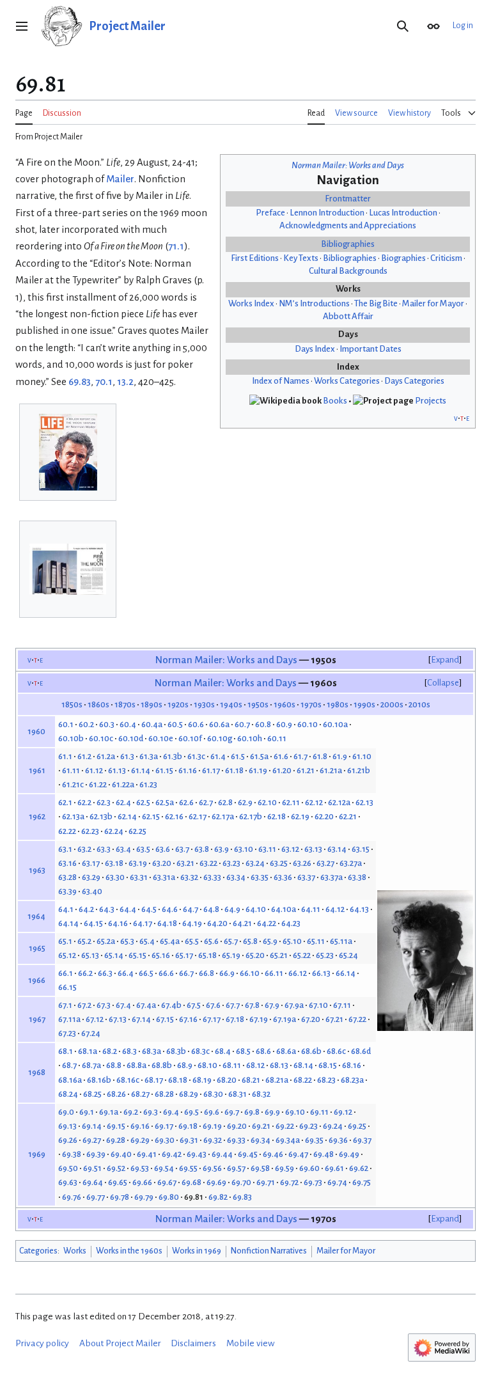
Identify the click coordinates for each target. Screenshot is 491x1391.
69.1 (86, 1112)
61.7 (300, 756)
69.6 (211, 1112)
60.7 (242, 724)
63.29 (91, 877)
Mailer (120, 179)
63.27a (350, 863)
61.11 (71, 770)
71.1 (176, 246)
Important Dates (370, 349)
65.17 (184, 955)
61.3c (196, 756)
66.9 (227, 973)
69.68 (191, 1182)
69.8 (252, 1112)
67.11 (342, 1005)
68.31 (237, 1094)
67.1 (65, 1005)
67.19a (284, 1019)
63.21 (185, 863)
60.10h (249, 738)
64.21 (242, 923)
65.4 (147, 941)
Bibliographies (348, 244)
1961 (37, 770)
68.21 (251, 1080)
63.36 (283, 877)
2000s (391, 704)
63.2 (84, 849)
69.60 (309, 1168)
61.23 (148, 784)
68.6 (263, 1051)
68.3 (129, 1051)
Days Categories (414, 381)
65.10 (292, 941)
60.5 (175, 724)
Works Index (251, 303)
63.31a (164, 877)
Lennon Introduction (327, 212)
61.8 (320, 756)
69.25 (357, 1126)
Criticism (446, 258)
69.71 (265, 1182)
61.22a (123, 784)
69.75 (361, 1182)
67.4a (146, 1005)
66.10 (250, 973)
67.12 (95, 1019)
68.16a (70, 1080)
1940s (231, 704)
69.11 (319, 1112)
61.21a (331, 770)
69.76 (71, 1197)
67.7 (233, 1005)
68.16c (127, 1080)
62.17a (223, 816)
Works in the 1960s (129, 1250)
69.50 (68, 1168)
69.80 (169, 1197)
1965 (37, 948)
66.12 (297, 973)
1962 (37, 816)
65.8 (250, 941)
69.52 (116, 1168)
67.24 (90, 1033)
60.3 (106, 724)
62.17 (198, 816)
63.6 (162, 849)
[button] (22, 26)
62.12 (314, 802)
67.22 (357, 1019)
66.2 (85, 973)
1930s (204, 704)
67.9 (272, 1005)
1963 (37, 870)
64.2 (86, 909)
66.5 (146, 973)
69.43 (197, 1154)
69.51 (92, 1168)
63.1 (65, 849)
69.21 (261, 1126)
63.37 (306, 877)
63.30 (115, 877)
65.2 (84, 941)
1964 (36, 916)
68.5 (243, 1051)
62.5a (164, 802)
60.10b (71, 738)
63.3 (104, 849)
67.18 (235, 1019)
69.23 (308, 1126)
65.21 (279, 955)
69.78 (119, 1197)
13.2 (125, 382)
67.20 (310, 1019)
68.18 (177, 1080)
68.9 (184, 1065)
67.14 (141, 1019)
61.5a (259, 756)
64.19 (192, 923)
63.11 (267, 849)
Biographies (403, 258)
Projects (430, 400)
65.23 (325, 955)
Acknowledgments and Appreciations (347, 225)
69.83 (79, 382)
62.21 (348, 816)
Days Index (315, 349)
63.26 (302, 863)
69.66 (142, 1182)
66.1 (65, 973)
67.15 (165, 1019)
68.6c (336, 1051)
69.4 (171, 1112)
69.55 (188, 1168)
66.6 (166, 973)
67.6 (213, 1005)
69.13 (67, 1126)
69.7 (231, 1112)
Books (335, 400)
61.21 (306, 770)
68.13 (279, 1065)
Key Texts (300, 258)
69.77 (95, 1197)
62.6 (186, 802)
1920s (178, 704)
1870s (125, 704)
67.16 (188, 1019)
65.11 (316, 941)
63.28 (67, 877)
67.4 (123, 1005)
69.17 (164, 1126)
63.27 (325, 863)
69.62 (358, 1168)
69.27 (91, 1140)
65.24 (348, 955)
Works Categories (347, 381)
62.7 (206, 802)
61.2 (84, 756)
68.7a (91, 1065)
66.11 (274, 973)
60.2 (86, 724)
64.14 (68, 923)
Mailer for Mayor (433, 303)
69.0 (66, 1112)
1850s (71, 704)
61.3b (172, 756)
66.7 (186, 973)
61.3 (127, 756)
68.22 (302, 1080)
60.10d (130, 738)
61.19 (258, 770)
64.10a (283, 909)
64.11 (310, 909)
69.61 (334, 1168)
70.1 (104, 382)
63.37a (331, 877)
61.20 (282, 770)
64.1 (66, 909)
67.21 (334, 1019)
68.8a (136, 1065)
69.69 (216, 1182)
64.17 (142, 923)
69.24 (333, 1126)
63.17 (91, 863)
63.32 (189, 877)
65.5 (192, 941)
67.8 (252, 1005)
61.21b (358, 770)
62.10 (267, 802)
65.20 (255, 955)
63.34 (236, 877)
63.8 (201, 849)
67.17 (212, 1019)
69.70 (241, 1182)
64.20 (217, 923)
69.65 (117, 1182)
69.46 (273, 1154)
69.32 (212, 1140)
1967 (37, 1019)
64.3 (106, 909)
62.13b (101, 816)
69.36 (338, 1140)
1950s (258, 704)
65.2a (106, 941)
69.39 (95, 1154)
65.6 (211, 941)
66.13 (321, 973)
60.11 (276, 738)
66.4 (126, 973)
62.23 (90, 831)
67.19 (258, 1019)
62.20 (324, 816)
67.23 (67, 1033)
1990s (364, 704)
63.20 (161, 863)
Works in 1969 (196, 1250)
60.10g (219, 738)
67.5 (194, 1005)
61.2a (106, 756)
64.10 (256, 909)
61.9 (339, 756)
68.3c (200, 1051)
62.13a (73, 816)
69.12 (343, 1112)
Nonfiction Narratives (269, 1250)
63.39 (67, 891)
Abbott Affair (348, 316)
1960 (36, 731)
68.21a (276, 1080)
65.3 (127, 941)
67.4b (171, 1005)
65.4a (170, 941)
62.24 (113, 831)
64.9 (232, 909)
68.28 (164, 1094)
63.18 (114, 863)
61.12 (94, 770)
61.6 (281, 756)
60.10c (101, 738)
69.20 (237, 1126)
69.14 (92, 1126)
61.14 (140, 770)
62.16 (174, 816)
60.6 (196, 724)
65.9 (270, 941)
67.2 (84, 1005)
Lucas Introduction (403, 212)
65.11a (341, 941)
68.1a (87, 1051)
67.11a (69, 1019)
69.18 (188, 1126)
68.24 (68, 1094)
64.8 (211, 909)
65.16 (161, 955)
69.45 (248, 1154)
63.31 (139, 877)
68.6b (311, 1051)
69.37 (362, 1140)
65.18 (207, 955)
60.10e (160, 738)
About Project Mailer (120, 1343)
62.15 (151, 816)
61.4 (218, 756)
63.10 (243, 849)
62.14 (127, 816)
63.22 (208, 863)
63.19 (138, 863)
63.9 (221, 849)
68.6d (361, 1051)
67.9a (294, 1005)
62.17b (250, 816)
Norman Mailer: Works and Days (348, 165)
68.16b (99, 1080)
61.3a (148, 756)
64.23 (290, 923)
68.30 (213, 1094)
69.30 (165, 1140)
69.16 (140, 1126)
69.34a (288, 1140)
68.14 (303, 1065)
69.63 (67, 1182)
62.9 (245, 802)
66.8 (206, 973)
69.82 (218, 1197)
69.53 (139, 1168)
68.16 (351, 1065)
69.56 (212, 1168)
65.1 (65, 941)
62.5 (143, 802)
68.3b (176, 1051)
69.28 (115, 1140)
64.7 (190, 909)
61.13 (117, 770)
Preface (270, 212)
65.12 (67, 955)
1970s (311, 704)
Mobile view (250, 1343)
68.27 (140, 1094)
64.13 (359, 909)
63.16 (67, 863)
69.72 (289, 1182)
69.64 (92, 1182)
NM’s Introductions (314, 303)
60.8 (263, 724)
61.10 (361, 756)
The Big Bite (376, 303)
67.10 (318, 1005)
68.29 (188, 1094)
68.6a (286, 1051)
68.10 (207, 1065)
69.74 (337, 1182)
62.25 (137, 831)
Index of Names (280, 381)
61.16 (187, 770)
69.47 (298, 1154)
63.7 (182, 849)
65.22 (302, 955)
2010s (419, 704)
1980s (337, 704)
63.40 (92, 891)
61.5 (238, 756)
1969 (36, 1154)
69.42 (172, 1154)
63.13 (313, 849)
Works (74, 1250)
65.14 (113, 955)
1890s (151, 704)
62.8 (225, 802)
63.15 (361, 849)
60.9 (284, 724)
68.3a (151, 1051)
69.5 (191, 1112)
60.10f (190, 738)
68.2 (109, 1051)
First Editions (255, 258)
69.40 (121, 1154)
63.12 (290, 849)
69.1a (108, 1112)
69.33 (236, 1140)
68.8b (162, 1065)
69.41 (147, 1154)
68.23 (326, 1080)
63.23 (231, 863)
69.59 (284, 1168)
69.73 (313, 1182)
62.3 (104, 802)
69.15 (116, 1126)
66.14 (345, 973)
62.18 (276, 816)
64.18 (167, 923)
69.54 (164, 1168)
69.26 (67, 1140)
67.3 (104, 1005)
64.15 (93, 923)
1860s (98, 704)
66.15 (67, 987)
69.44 (222, 1154)
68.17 (153, 1080)
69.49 (349, 1154)
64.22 (266, 923)
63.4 (123, 849)
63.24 (255, 863)
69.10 (295, 1112)
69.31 (189, 1140)
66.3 (105, 973)
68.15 (327, 1065)
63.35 (260, 877)
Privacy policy (42, 1343)
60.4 (128, 724)
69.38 (71, 1154)
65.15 (137, 955)
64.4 (128, 909)
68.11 (231, 1065)
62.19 (300, 816)
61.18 (234, 770)
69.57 (236, 1168)
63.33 (212, 877)
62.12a (339, 802)
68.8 (113, 1065)
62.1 (65, 802)
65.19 (231, 955)
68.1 (65, 1051)
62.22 (67, 831)
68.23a (352, 1080)
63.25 (279, 863)
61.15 (164, 770)
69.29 (140, 1140)
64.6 (170, 909)
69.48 (323, 1154)
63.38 (357, 877)
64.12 (335, 909)
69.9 (272, 1112)
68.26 (116, 1094)
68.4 (223, 1051)
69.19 (212, 1126)
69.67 (166, 1182)
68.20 (227, 1080)
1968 (36, 1072)
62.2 (84, 802)
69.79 (143, 1197)
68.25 (92, 1094)
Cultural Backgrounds (348, 271)
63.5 (143, 849)
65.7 (231, 941)
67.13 (118, 1019)
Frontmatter (348, 198)
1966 (36, 980)
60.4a (151, 724)
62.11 (291, 802)
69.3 (150, 1112)
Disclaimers (193, 1343)
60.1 (66, 724)
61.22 (98, 784)
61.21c (73, 784)
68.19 (202, 1080)
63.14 (337, 849)
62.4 (123, 802)
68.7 (69, 1065)
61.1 (65, 756)
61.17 (211, 770)
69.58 (260, 1168)
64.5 (149, 909)
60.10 (307, 724)
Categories (38, 1250)
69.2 (130, 1112)
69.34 (260, 1140)
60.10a (335, 724)
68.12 (255, 1065)
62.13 (364, 802)
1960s (284, 704)
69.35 (314, 1140)
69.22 (285, 1126)
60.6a (219, 724)
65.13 (90, 955)
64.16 (118, 923)
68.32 (261, 1094)
